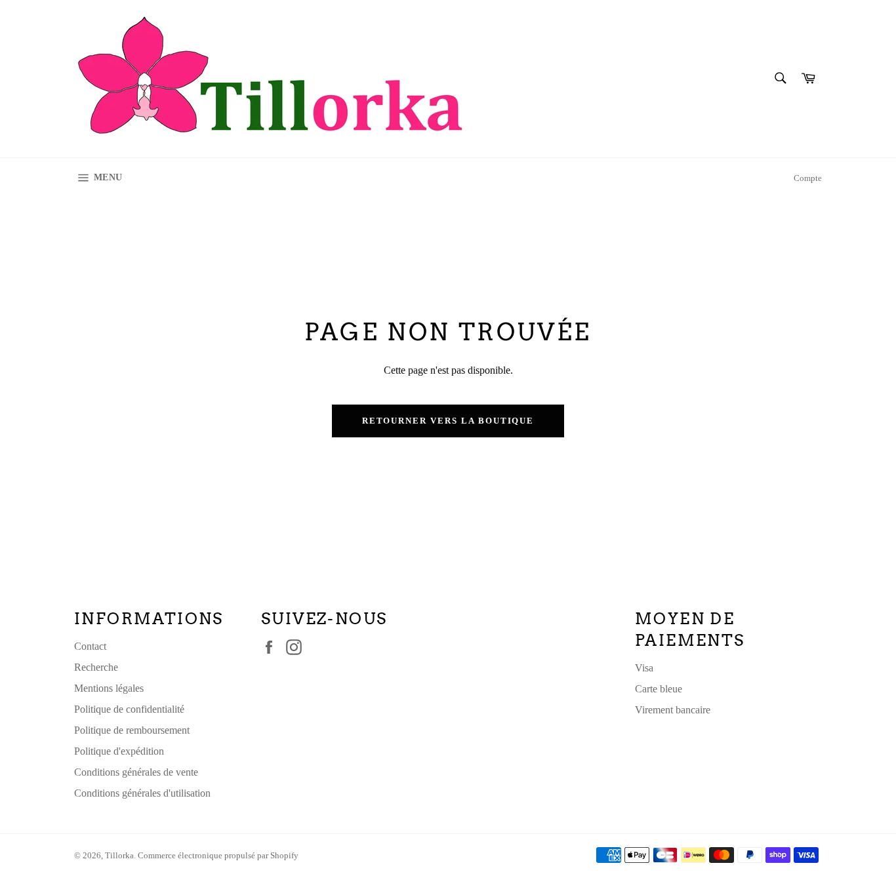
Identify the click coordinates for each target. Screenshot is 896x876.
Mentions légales (109, 688)
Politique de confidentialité (129, 709)
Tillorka (119, 855)
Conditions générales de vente (136, 772)
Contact (90, 646)
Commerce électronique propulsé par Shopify (218, 855)
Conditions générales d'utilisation (142, 793)
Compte (808, 178)
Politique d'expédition (119, 751)
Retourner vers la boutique (448, 421)
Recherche (96, 667)
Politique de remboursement (132, 730)
